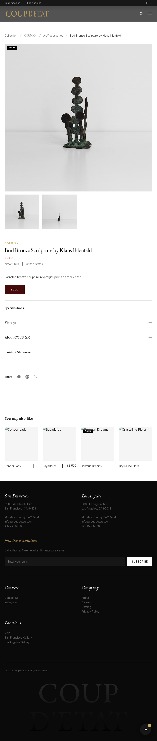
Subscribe (140, 561)
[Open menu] (150, 13)
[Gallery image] (59, 212)
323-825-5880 (91, 526)
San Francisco (12, 3)
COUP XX (30, 35)
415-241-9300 (13, 526)
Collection (11, 35)
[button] (145, 729)
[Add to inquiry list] (36, 466)
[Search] (141, 14)
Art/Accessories (53, 35)
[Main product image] (22, 212)
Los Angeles (34, 3)
